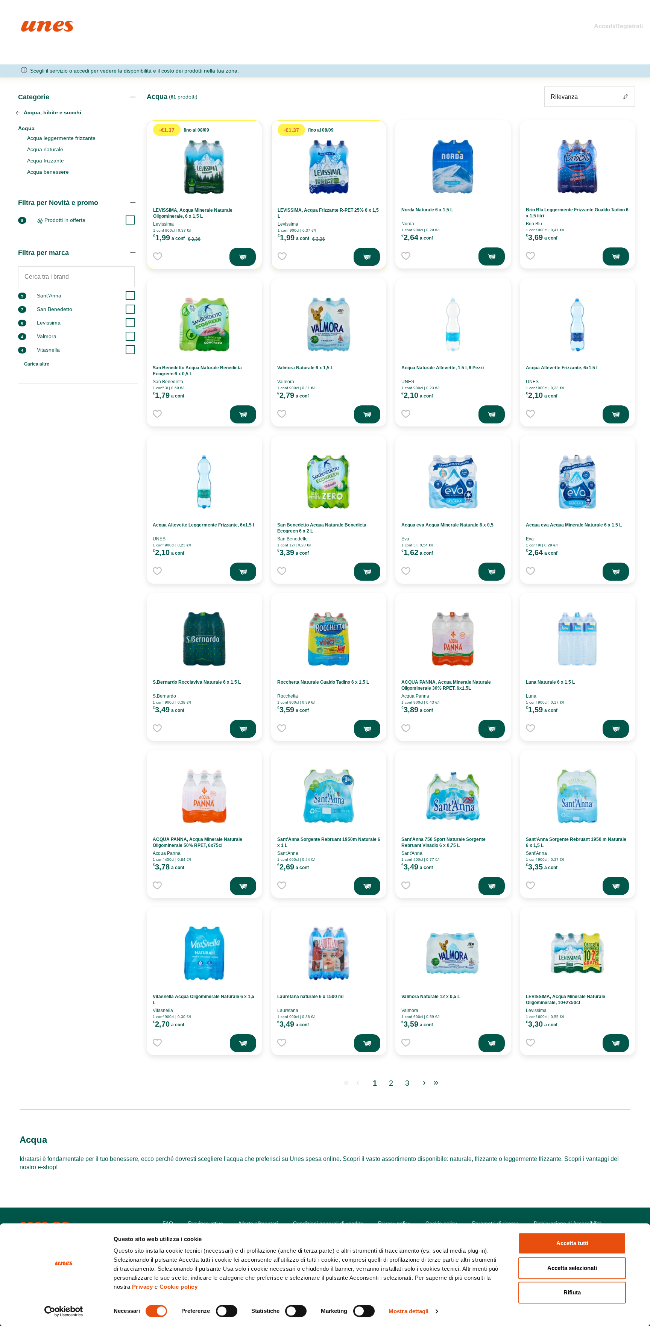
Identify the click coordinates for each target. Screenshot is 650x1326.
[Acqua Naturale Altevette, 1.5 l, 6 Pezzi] (453, 324)
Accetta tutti (572, 1243)
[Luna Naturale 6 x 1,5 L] (577, 639)
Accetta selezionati (572, 1268)
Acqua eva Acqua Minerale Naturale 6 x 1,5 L (574, 525)
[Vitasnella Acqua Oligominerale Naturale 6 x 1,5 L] (204, 953)
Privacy (142, 1287)
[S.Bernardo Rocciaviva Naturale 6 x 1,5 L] (204, 639)
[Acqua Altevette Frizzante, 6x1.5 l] (577, 324)
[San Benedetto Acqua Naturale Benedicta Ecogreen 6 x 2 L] (329, 482)
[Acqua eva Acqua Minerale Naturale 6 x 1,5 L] (577, 482)
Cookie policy (178, 1287)
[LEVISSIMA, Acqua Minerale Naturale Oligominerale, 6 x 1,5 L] (204, 167)
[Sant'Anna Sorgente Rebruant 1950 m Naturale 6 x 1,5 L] (577, 796)
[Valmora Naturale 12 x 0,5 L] (453, 953)
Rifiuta (572, 1292)
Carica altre (36, 364)
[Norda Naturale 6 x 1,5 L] (453, 166)
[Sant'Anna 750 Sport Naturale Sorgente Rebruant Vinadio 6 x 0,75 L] (453, 796)
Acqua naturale (45, 149)
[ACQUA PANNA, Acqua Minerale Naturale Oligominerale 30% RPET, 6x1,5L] (453, 639)
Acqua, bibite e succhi (52, 112)
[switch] (226, 1311)
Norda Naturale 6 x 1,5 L (427, 209)
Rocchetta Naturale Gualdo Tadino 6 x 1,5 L (323, 682)
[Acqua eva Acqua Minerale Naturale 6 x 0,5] (453, 482)
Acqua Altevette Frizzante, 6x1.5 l (561, 367)
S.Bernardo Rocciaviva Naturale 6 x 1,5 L (197, 682)
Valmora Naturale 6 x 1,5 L (305, 367)
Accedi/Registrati (618, 26)
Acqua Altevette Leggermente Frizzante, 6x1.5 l (203, 525)
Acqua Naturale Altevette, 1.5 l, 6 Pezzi (442, 367)
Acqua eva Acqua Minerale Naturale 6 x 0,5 (447, 525)
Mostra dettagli (409, 1311)
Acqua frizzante (45, 161)
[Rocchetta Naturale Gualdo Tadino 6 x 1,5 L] (329, 639)
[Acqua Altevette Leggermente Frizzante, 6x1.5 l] (204, 482)
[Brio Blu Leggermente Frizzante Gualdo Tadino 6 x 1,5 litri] (577, 166)
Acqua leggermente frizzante (61, 138)
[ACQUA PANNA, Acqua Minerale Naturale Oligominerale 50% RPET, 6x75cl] (204, 796)
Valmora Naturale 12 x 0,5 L (430, 996)
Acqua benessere (48, 172)
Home (29, 24)
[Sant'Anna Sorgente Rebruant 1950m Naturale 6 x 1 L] (329, 796)
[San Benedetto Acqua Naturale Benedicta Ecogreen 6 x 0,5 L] (204, 324)
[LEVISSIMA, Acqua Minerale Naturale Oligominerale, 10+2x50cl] (577, 953)
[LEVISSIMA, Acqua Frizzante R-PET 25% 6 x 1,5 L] (329, 167)
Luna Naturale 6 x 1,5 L (550, 682)
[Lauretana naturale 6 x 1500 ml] (329, 953)
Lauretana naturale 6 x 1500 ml (310, 996)
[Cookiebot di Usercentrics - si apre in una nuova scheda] (64, 1311)
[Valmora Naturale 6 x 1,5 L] (329, 324)
